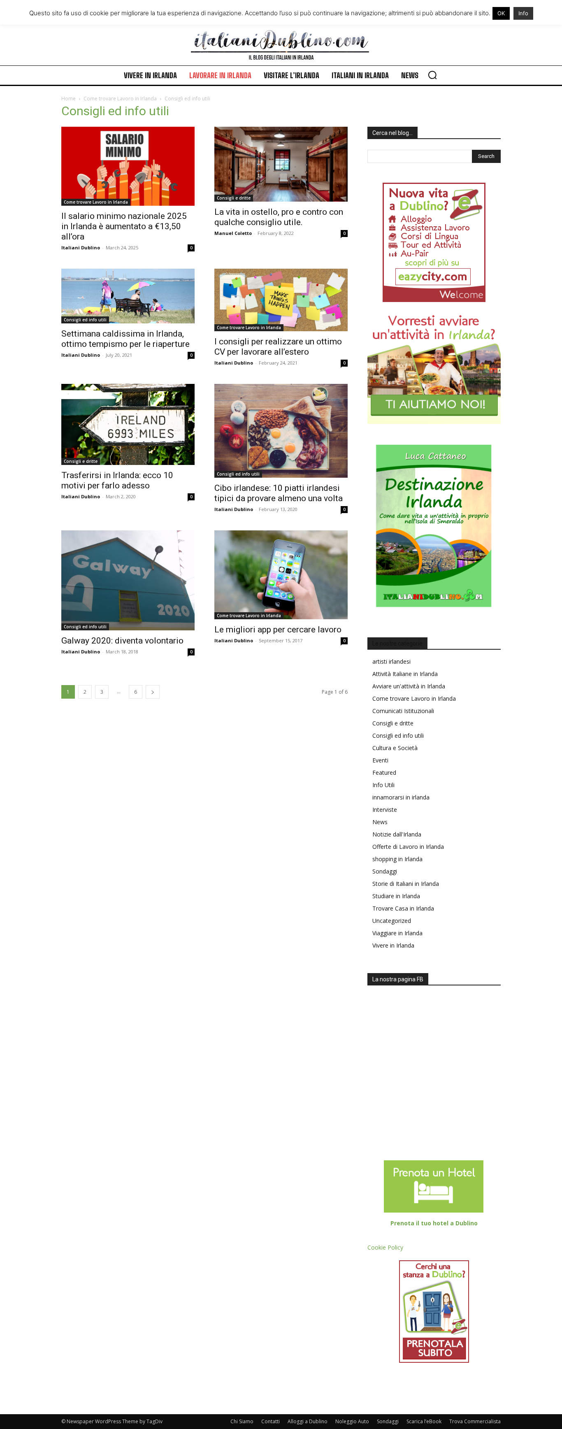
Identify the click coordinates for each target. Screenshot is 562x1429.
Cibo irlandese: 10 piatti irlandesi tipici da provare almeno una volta (278, 493)
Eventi (380, 760)
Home (68, 98)
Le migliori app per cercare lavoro (277, 629)
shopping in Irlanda (397, 859)
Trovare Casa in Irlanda (403, 908)
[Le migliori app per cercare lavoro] (281, 574)
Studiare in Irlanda (396, 896)
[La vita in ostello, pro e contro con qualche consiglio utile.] (281, 164)
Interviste (384, 809)
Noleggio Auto (352, 1421)
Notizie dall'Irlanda (396, 834)
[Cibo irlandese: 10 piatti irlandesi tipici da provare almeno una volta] (281, 431)
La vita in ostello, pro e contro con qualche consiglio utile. (278, 217)
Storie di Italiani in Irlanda (405, 884)
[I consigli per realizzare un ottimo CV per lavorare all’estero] (281, 300)
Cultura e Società (395, 748)
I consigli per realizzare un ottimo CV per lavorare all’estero (278, 347)
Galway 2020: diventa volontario (122, 641)
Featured (384, 772)
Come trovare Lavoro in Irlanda (120, 98)
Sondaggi (384, 871)
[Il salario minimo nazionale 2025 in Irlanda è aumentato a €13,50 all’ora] (128, 166)
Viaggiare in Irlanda (397, 933)
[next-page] (153, 692)
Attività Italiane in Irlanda (405, 674)
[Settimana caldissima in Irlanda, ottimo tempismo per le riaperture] (128, 296)
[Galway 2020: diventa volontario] (128, 580)
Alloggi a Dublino (307, 1421)
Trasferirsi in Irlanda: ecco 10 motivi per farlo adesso (117, 480)
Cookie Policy (385, 1247)
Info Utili (383, 785)
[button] (432, 75)
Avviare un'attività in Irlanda (408, 686)
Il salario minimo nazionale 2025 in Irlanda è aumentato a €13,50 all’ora (124, 226)
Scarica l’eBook (423, 1421)
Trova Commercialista (475, 1421)
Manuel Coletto (233, 233)
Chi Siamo (241, 1421)
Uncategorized (391, 921)
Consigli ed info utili (85, 320)
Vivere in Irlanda (393, 945)
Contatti (270, 1421)
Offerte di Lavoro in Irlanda (408, 846)
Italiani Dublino (80, 247)
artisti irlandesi (391, 661)
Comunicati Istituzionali (403, 711)
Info (523, 13)
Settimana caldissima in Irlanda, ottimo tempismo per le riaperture (125, 339)
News (380, 822)
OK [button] (501, 13)
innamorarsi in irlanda (401, 797)
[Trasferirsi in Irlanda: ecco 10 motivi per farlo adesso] (128, 424)
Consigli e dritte (234, 198)
